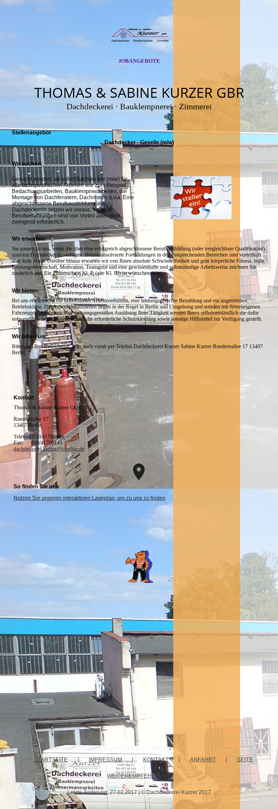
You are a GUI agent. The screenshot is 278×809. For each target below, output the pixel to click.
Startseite (51, 760)
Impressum (105, 760)
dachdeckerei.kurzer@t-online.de (49, 449)
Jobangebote (139, 61)
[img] (139, 35)
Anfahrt (203, 760)
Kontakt (156, 760)
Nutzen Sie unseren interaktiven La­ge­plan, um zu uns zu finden (89, 498)
